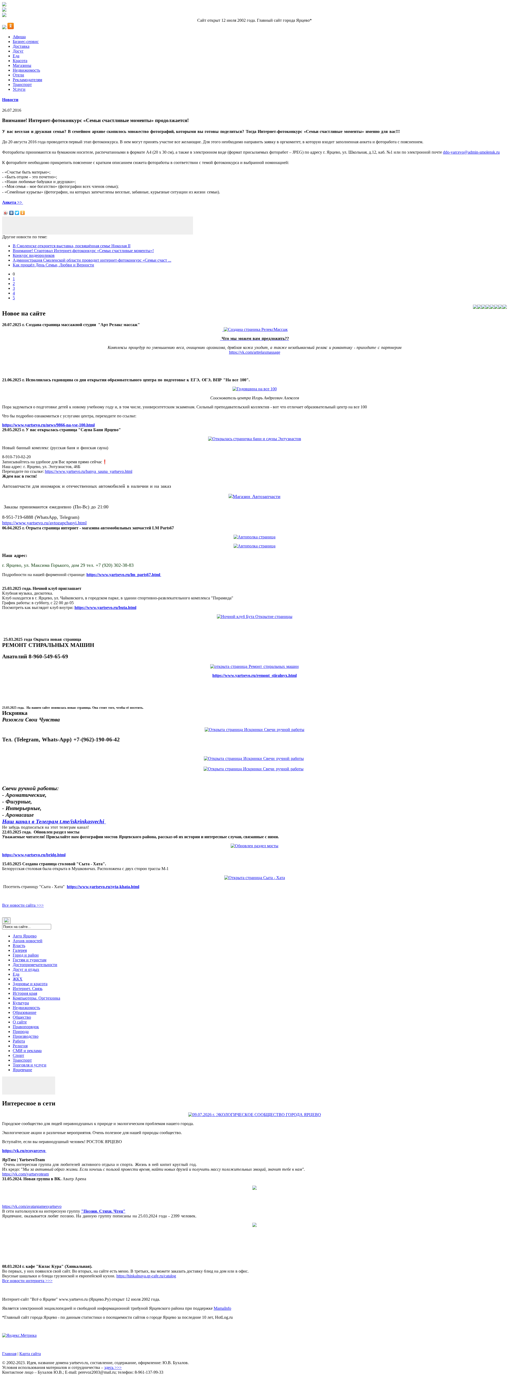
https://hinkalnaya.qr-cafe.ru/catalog (146, 1276)
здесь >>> (113, 1367)
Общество (22, 1017)
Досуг (18, 51)
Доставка (21, 46)
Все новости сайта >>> (23, 905)
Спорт (18, 1055)
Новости (10, 99)
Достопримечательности (35, 964)
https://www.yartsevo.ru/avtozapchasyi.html (44, 522)
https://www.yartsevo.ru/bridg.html (33, 855)
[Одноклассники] (22, 212)
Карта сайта (30, 1353)
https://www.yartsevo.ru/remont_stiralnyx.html (254, 675)
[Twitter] (17, 212)
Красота (20, 60)
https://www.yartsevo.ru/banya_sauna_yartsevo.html (88, 471)
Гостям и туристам (29, 960)
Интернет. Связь (27, 988)
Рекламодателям (27, 79)
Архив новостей (27, 941)
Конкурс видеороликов (34, 255)
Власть (19, 945)
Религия (20, 1046)
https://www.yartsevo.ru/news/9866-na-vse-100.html (48, 425)
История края (25, 993)
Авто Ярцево (25, 936)
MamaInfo (222, 1308)
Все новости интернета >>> (27, 1280)
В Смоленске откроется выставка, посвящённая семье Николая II (71, 246)
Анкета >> (12, 202)
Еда (16, 56)
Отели (18, 75)
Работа (19, 1041)
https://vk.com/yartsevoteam (25, 1174)
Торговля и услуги (29, 1065)
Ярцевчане (22, 1069)
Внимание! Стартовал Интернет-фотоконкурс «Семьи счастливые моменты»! (83, 250)
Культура (21, 1003)
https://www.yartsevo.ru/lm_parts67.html (123, 574)
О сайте (20, 1022)
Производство (25, 1036)
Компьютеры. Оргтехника (36, 998)
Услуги (19, 89)
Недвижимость (26, 70)
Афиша (19, 36)
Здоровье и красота (30, 984)
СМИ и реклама (27, 1050)
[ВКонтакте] (11, 212)
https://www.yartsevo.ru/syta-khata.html (103, 886)
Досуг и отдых (26, 969)
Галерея (20, 950)
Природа (21, 1031)
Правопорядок (26, 1026)
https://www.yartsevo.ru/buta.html (105, 607)
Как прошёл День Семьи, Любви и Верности (53, 265)
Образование (24, 1012)
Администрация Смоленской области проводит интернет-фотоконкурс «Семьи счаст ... (92, 260)
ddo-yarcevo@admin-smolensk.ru (471, 152)
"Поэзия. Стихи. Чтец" (103, 1211)
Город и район (26, 955)
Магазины (22, 65)
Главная (9, 1353)
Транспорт (22, 84)
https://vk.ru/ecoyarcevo (24, 1150)
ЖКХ (18, 979)
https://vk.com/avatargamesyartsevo (32, 1206)
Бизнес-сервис (26, 41)
